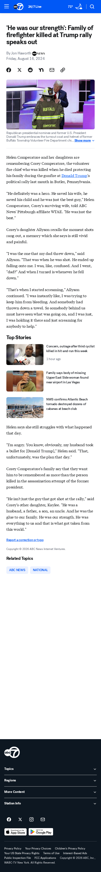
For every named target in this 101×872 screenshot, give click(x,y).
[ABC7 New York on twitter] (20, 819)
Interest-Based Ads (75, 853)
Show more (82, 140)
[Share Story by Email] (52, 70)
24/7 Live (35, 6)
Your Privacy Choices (38, 848)
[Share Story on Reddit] (30, 70)
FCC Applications (45, 858)
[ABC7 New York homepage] (18, 6)
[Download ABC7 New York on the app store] (15, 832)
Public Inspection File (17, 858)
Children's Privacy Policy (70, 848)
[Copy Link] (63, 70)
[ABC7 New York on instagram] (31, 819)
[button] (7, 6)
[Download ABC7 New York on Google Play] (41, 832)
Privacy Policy (12, 848)
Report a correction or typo (24, 540)
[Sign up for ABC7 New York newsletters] (42, 819)
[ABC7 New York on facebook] (9, 819)
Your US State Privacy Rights (21, 853)
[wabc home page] (12, 752)
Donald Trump (74, 175)
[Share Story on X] (19, 70)
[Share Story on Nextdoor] (41, 70)
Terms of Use (51, 853)
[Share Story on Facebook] (9, 70)
